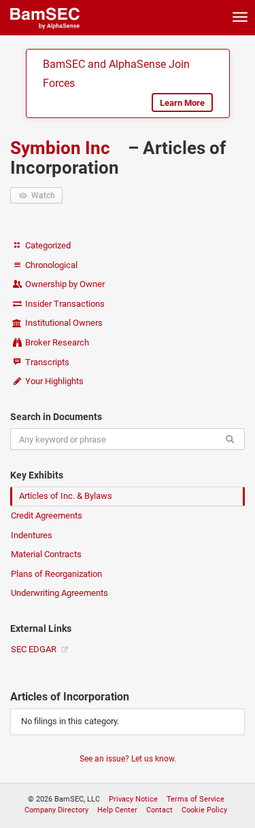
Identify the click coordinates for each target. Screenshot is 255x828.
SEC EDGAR (34, 649)
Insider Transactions (64, 304)
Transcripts (46, 362)
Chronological (50, 265)
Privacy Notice (133, 799)
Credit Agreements (46, 515)
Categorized (47, 245)
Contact (159, 810)
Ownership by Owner (64, 284)
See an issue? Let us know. (128, 759)
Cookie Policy (204, 810)
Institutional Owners (63, 323)
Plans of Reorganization (56, 574)
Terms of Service (195, 799)
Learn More (182, 103)
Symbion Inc (62, 148)
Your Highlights (53, 381)
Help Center (117, 810)
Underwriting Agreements (59, 593)
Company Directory (56, 810)
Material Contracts (46, 554)
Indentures (31, 535)
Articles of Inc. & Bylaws (65, 496)
